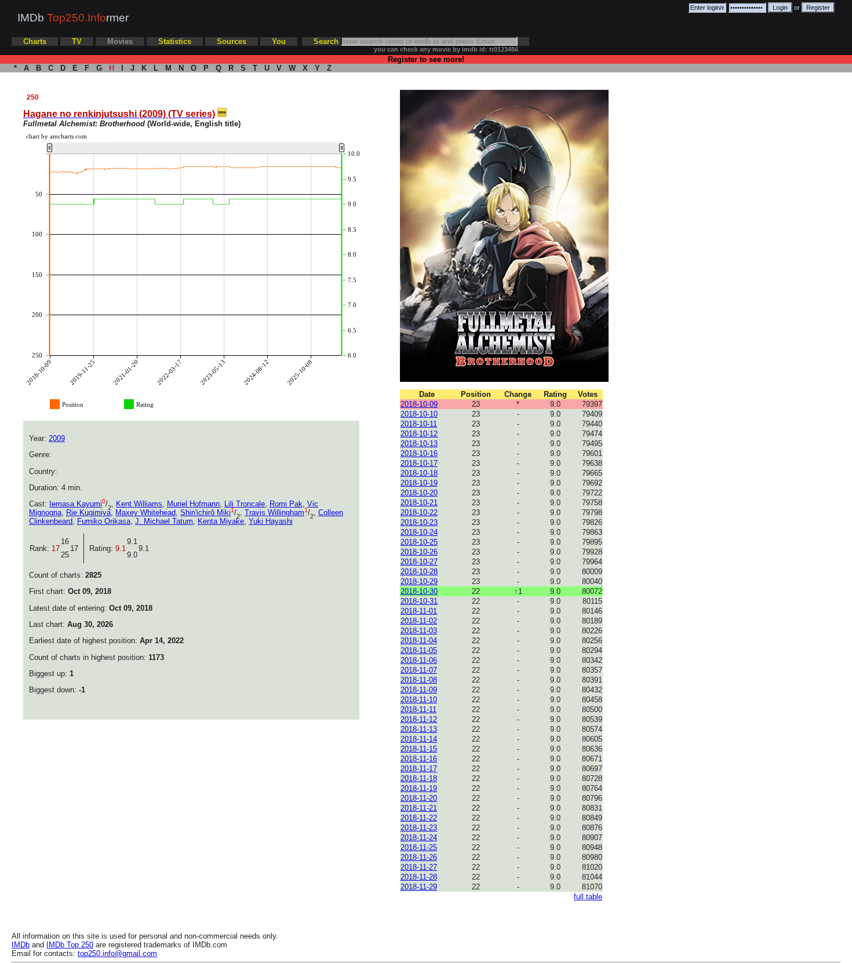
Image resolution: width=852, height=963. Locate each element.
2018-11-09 (418, 689)
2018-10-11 (418, 424)
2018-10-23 (419, 522)
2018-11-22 (418, 818)
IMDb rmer (73, 18)
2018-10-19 (419, 483)
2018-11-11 (418, 709)
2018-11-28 (418, 877)
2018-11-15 (418, 749)
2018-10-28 (419, 571)
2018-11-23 (418, 827)
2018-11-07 (418, 670)
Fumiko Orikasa (103, 521)
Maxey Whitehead (145, 512)
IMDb (21, 944)
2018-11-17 (418, 768)
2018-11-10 (418, 699)
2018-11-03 (418, 630)
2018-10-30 (419, 591)
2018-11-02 (418, 621)
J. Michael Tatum (164, 521)
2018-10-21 (419, 502)
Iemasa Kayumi (75, 503)
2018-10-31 (419, 601)
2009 (57, 438)
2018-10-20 (419, 492)
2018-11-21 (418, 808)
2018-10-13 (419, 443)
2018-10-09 (419, 404)
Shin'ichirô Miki (205, 512)
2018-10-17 (419, 463)
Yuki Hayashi (271, 521)
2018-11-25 (418, 847)
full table (588, 896)
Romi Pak (286, 503)
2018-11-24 (418, 837)
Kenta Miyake (221, 521)
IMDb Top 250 (69, 944)
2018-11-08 (418, 680)
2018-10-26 (419, 552)
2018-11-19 (418, 788)
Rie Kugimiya (88, 512)
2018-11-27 (418, 867)
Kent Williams (139, 503)
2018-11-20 (418, 798)
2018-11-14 (418, 739)
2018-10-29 (419, 581)
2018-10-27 (419, 561)
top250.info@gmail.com (117, 953)
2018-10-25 (419, 542)
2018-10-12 (419, 433)
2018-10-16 (419, 453)
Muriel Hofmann (193, 503)
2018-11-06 (418, 660)
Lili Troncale (244, 503)
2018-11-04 (418, 640)
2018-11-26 (418, 857)
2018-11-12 (418, 719)
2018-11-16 (418, 758)
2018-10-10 (419, 414)
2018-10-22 (419, 512)
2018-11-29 (418, 886)
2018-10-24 (419, 532)
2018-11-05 (418, 650)
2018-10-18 (419, 473)
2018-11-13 (418, 729)
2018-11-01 (418, 611)
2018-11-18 (418, 778)
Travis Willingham (274, 512)
